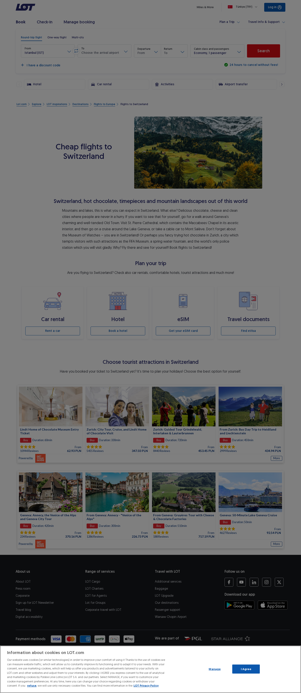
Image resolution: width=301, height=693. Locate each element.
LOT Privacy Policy (146, 685)
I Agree (246, 669)
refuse (31, 685)
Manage (215, 669)
